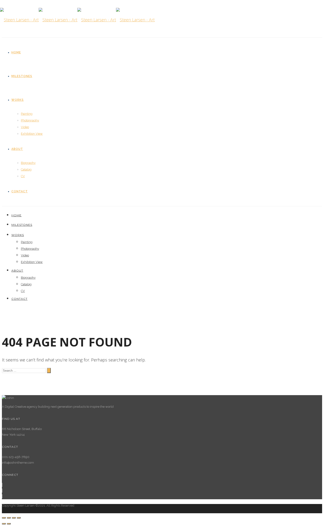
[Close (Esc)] (4, 517)
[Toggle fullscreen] (14, 517)
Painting (26, 114)
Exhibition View (32, 133)
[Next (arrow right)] (9, 523)
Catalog (26, 169)
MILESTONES (21, 76)
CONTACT (19, 191)
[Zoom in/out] (19, 517)
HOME (16, 52)
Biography (28, 163)
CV (23, 176)
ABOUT (17, 149)
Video (25, 127)
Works (17, 100)
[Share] (9, 517)
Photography (30, 120)
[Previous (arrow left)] (4, 523)
